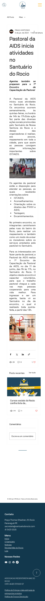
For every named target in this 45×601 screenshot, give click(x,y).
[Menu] (40, 5)
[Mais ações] (34, 31)
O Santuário (10, 541)
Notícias (8, 545)
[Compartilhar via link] (29, 354)
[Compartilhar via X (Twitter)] (17, 354)
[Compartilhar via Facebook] (10, 354)
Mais (21, 17)
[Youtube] (6, 562)
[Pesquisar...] (4, 5)
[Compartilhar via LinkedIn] (23, 354)
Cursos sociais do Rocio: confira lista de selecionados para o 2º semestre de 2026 (22, 402)
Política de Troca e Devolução (16, 597)
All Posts (10, 17)
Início (7, 538)
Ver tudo (32, 372)
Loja (6, 551)
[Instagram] (9, 562)
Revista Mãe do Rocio (14, 548)
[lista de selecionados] (24, 386)
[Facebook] (13, 562)
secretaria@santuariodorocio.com (20, 526)
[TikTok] (17, 562)
